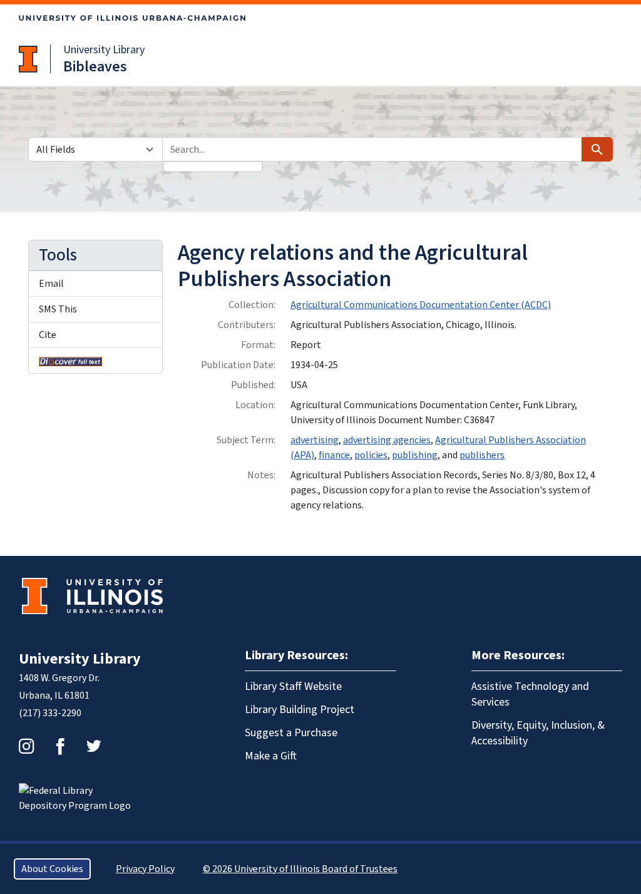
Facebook (60, 746)
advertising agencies (387, 440)
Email (51, 283)
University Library (104, 50)
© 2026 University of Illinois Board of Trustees (300, 869)
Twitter (94, 746)
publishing (415, 455)
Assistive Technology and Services (530, 694)
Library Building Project (299, 709)
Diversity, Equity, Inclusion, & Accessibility (538, 733)
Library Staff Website (293, 686)
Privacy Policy (145, 869)
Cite (47, 335)
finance (334, 455)
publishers (482, 455)
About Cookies (52, 869)
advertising (314, 440)
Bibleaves (95, 67)
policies (370, 455)
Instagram (26, 746)
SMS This (58, 309)
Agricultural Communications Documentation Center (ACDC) (420, 305)
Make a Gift (271, 756)
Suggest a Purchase (291, 733)
